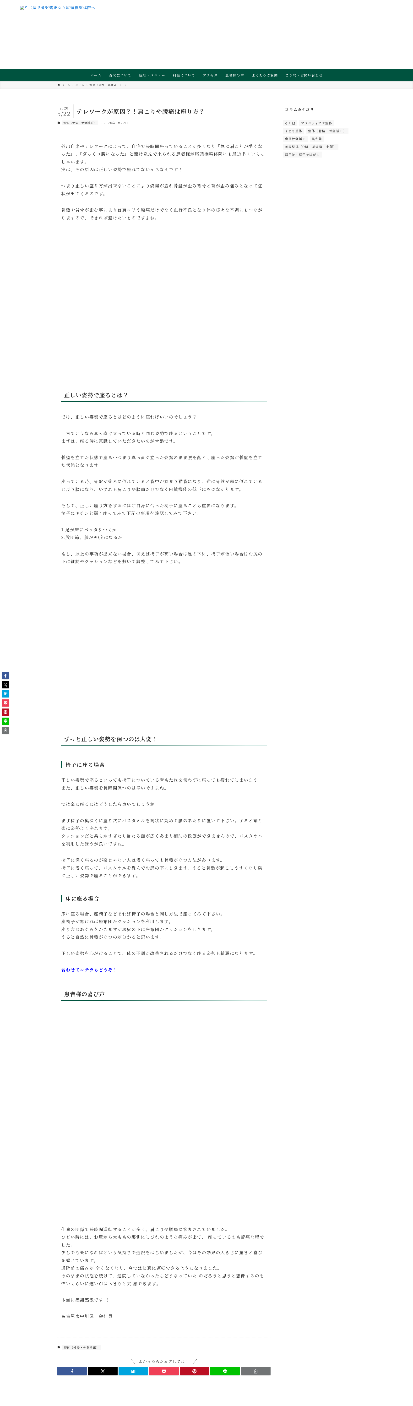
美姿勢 (317, 138)
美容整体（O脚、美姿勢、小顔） (311, 146)
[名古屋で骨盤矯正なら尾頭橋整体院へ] (57, 15)
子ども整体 (293, 131)
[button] (72, 1371)
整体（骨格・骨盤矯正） (80, 123)
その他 (290, 123)
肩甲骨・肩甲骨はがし (302, 154)
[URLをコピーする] (256, 1371)
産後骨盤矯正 (295, 138)
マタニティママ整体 (316, 123)
